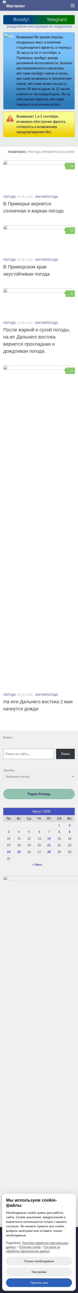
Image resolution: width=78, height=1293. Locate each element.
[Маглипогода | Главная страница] (17, 5)
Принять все (39, 1282)
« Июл (37, 864)
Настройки (39, 1272)
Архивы (9, 770)
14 (49, 838)
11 (71, 293)
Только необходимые (39, 1261)
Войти (7, 737)
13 (71, 370)
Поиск (65, 754)
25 (19, 852)
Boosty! (21, 19)
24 (8, 852)
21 (49, 845)
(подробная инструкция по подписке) (39, 26)
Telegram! (57, 19)
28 (49, 852)
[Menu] (72, 5)
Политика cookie (30, 1247)
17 (8, 845)
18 (71, 230)
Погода (9, 196)
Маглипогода (46, 196)
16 (71, 165)
